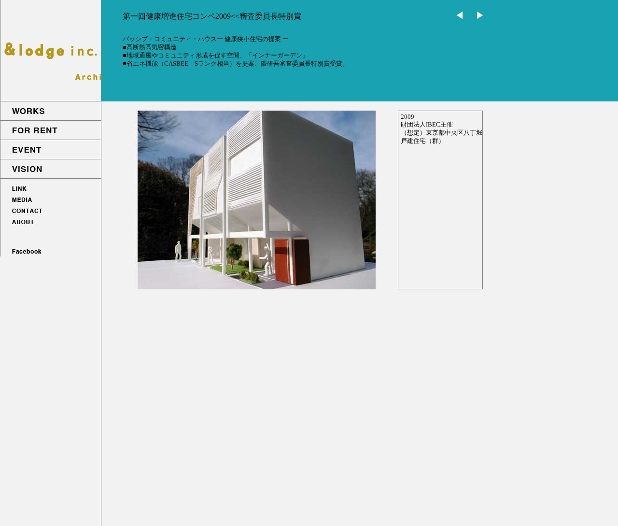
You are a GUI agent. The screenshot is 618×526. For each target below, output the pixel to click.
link (50, 188)
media (50, 200)
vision (50, 169)
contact (50, 211)
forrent (50, 130)
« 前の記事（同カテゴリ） (480, 15)
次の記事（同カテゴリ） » (460, 15)
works (50, 111)
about (50, 222)
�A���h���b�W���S (50, 50)
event (50, 149)
